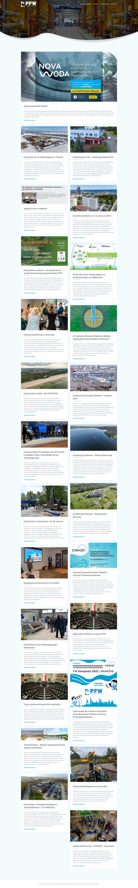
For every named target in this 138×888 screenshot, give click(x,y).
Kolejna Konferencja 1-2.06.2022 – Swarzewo (93, 846)
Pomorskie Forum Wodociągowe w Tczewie (43, 157)
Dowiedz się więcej (29, 120)
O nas (95, 4)
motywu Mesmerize (93, 884)
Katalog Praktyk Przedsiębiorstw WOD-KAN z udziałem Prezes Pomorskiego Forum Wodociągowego (44, 455)
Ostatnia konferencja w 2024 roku (39, 335)
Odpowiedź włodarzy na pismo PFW (89, 634)
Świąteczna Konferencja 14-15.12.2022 (41, 583)
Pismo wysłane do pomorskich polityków (42, 704)
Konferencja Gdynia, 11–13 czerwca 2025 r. (92, 216)
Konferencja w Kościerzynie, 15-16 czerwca (43, 521)
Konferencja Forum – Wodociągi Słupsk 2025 (93, 157)
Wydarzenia (105, 4)
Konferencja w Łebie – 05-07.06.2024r (41, 393)
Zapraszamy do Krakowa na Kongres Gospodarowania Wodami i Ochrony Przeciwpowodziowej (90, 714)
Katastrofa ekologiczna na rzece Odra (90, 786)
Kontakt (114, 4)
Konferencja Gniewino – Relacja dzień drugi (92, 455)
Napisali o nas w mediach (35, 208)
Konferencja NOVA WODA (36, 106)
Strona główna (85, 4)
